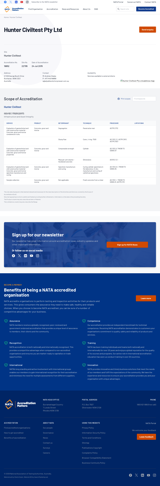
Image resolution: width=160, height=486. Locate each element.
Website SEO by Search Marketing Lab (36, 477)
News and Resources (70, 9)
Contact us (47, 443)
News (45, 438)
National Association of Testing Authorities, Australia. (31, 474)
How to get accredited (13, 432)
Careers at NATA (134, 2)
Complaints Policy (90, 453)
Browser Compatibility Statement (96, 458)
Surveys (46, 448)
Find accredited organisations (17, 427)
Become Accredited (146, 9)
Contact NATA (150, 2)
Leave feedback (146, 437)
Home (6, 17)
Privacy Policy (88, 427)
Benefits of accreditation (15, 438)
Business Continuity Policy (93, 463)
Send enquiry (148, 29)
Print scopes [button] (125, 99)
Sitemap (85, 443)
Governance (48, 432)
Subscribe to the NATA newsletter (45, 2)
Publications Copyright (92, 448)
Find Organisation (35, 9)
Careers (46, 453)
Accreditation (52, 9)
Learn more (146, 298)
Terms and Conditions (91, 438)
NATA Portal (118, 2)
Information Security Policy (93, 432)
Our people (48, 427)
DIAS (96, 9)
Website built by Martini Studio (13, 477)
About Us (86, 9)
